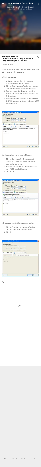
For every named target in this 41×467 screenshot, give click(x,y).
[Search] (38, 4)
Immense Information (20, 3)
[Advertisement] (20, 31)
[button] (38, 57)
